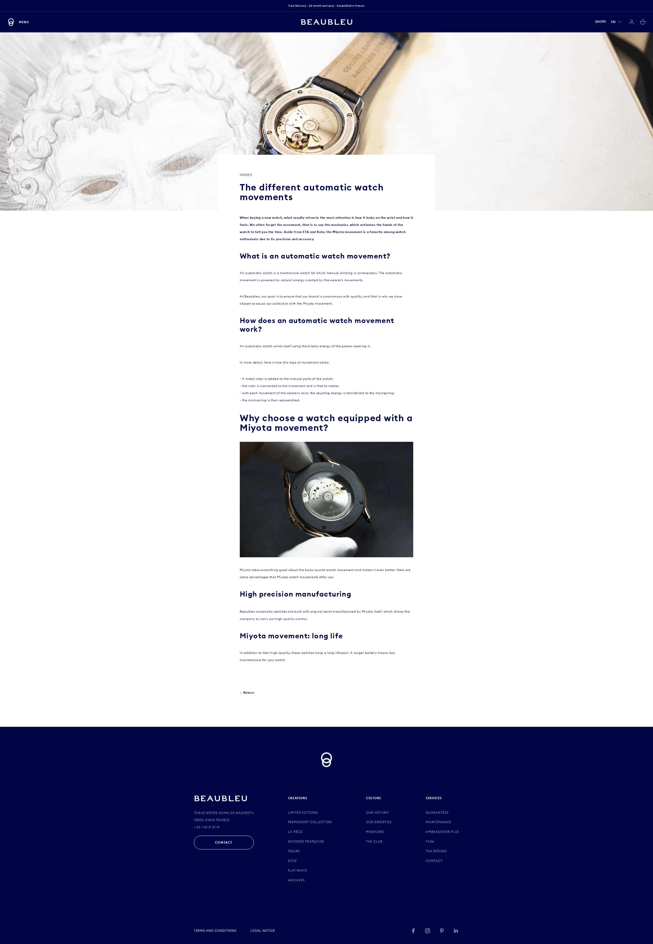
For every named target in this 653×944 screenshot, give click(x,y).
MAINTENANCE (438, 822)
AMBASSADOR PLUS (442, 832)
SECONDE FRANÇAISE (306, 841)
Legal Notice (262, 931)
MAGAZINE (375, 832)
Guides (246, 175)
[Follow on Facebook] (413, 931)
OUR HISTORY (377, 812)
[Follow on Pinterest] (442, 931)
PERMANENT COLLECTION (310, 822)
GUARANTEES (437, 812)
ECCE (292, 861)
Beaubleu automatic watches (263, 611)
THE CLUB (374, 841)
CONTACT (223, 842)
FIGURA (294, 851)
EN (613, 22)
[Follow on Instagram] (427, 931)
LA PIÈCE (295, 832)
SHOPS (600, 22)
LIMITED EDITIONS (303, 812)
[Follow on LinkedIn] (456, 931)
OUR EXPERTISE (379, 822)
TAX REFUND (436, 851)
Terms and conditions (215, 931)
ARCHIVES (296, 880)
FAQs (430, 841)
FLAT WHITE (297, 870)
